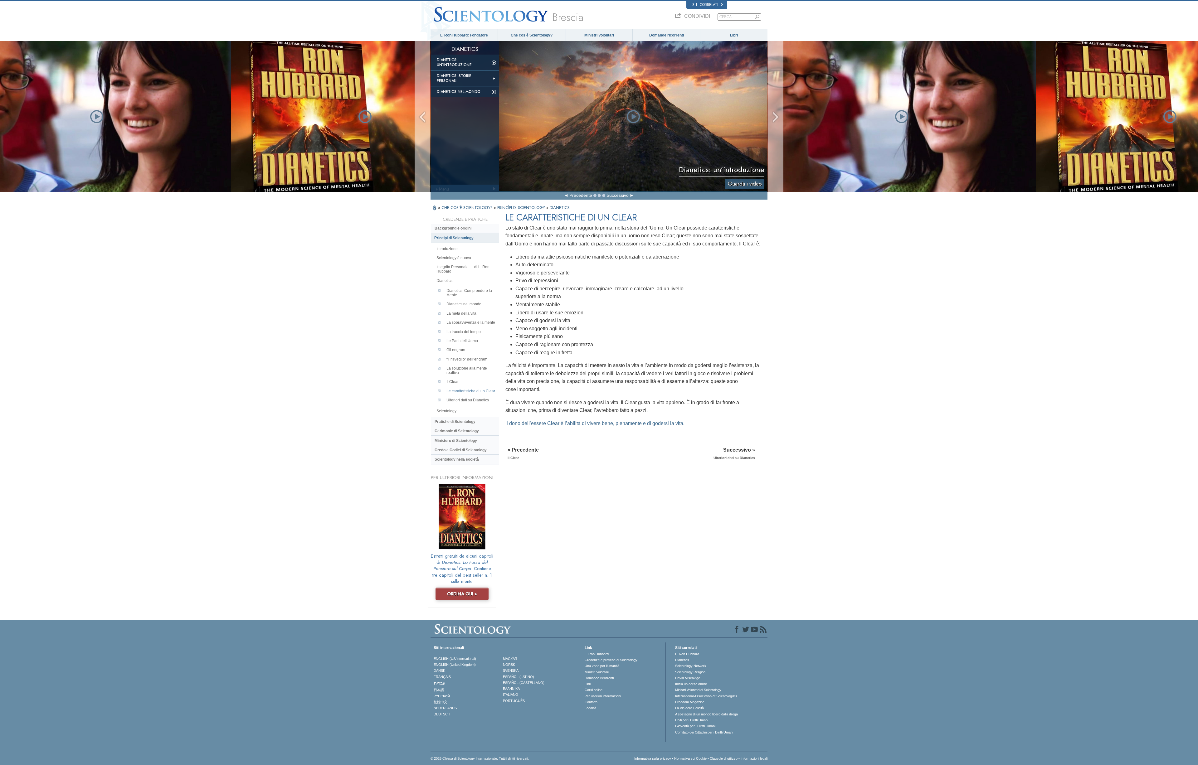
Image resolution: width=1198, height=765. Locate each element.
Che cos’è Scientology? (532, 35)
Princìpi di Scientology (454, 238)
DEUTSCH (442, 714)
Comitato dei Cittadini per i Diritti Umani (704, 732)
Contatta (591, 702)
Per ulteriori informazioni (603, 696)
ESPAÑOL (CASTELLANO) (523, 683)
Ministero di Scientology (456, 440)
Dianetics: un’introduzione (454, 62)
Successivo (617, 195)
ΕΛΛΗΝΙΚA (511, 688)
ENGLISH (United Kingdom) (455, 664)
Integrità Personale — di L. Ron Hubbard (462, 269)
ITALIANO (510, 694)
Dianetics (444, 280)
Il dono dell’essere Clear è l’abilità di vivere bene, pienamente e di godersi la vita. (594, 423)
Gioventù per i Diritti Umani (695, 726)
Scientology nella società (457, 459)
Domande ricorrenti (666, 35)
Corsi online (593, 690)
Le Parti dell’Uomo (462, 341)
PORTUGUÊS (514, 701)
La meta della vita (461, 313)
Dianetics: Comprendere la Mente (469, 292)
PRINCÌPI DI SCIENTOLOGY (521, 208)
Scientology (446, 411)
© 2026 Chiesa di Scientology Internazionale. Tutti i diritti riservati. (480, 758)
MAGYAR (510, 659)
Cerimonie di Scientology (457, 431)
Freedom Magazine (689, 702)
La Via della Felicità (689, 708)
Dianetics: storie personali (454, 78)
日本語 (439, 690)
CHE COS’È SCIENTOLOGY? (467, 208)
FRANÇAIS (442, 677)
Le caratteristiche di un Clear (470, 391)
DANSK (439, 670)
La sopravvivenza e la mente (470, 322)
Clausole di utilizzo (724, 758)
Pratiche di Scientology (455, 421)
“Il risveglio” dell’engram (466, 359)
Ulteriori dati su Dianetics (467, 400)
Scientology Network (690, 666)
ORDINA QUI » (462, 594)
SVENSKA (511, 670)
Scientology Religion (690, 672)
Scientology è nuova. (454, 258)
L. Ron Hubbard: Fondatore (464, 35)
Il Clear (452, 382)
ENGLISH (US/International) (455, 659)
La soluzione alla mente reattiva (466, 370)
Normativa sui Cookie (690, 758)
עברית (439, 683)
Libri (734, 35)
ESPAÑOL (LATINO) (518, 677)
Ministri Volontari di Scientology (698, 690)
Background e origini (453, 228)
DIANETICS (560, 208)
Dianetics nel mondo (458, 91)
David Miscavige (687, 678)
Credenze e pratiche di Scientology (611, 660)
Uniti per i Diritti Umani (691, 720)
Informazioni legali (754, 758)
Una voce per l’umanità (602, 666)
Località (590, 708)
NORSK (509, 664)
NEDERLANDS (445, 708)
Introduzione (447, 249)
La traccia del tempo (463, 332)
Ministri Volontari (599, 35)
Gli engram (455, 350)
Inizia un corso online (691, 684)
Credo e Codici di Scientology (461, 450)
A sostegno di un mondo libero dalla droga (706, 714)
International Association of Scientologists (706, 696)
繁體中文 (440, 702)
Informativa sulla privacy (652, 758)
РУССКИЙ (442, 696)
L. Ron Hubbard (597, 654)
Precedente (580, 195)
